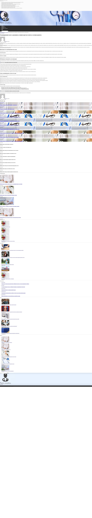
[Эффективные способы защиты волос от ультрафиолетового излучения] (7, 182)
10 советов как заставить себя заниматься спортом (7, 264)
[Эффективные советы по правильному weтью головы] (7, 193)
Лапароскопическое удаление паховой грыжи (7, 3)
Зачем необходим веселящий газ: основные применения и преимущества (10, 333)
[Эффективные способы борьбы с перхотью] (5, 341)
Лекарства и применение (4, 28)
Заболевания (3, 26)
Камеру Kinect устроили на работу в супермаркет (7, 278)
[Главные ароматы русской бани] (5, 233)
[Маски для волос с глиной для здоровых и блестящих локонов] (7, 204)
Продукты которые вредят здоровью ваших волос (10, 125)
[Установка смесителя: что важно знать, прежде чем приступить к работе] (5, 318)
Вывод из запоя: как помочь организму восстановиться (8, 5)
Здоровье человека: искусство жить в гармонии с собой (8, 6)
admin (6, 41)
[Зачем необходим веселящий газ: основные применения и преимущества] (5, 332)
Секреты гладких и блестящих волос (7, 109)
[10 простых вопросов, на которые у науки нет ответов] (5, 240)
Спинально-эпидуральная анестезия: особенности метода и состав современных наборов (12, 250)
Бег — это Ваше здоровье (4, 271)
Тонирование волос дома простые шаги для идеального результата (10, 217)
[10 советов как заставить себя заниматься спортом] (5, 263)
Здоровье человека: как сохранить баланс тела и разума (8, 7)
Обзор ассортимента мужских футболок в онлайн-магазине (8, 4)
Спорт (2, 29)
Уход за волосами (6, 32)
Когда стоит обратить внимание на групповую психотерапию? (9, 326)
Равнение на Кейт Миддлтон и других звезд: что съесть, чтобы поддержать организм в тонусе (12, 257)
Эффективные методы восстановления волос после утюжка (11, 113)
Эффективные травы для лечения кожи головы (9, 137)
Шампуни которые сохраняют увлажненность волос (10, 117)
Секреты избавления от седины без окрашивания (9, 121)
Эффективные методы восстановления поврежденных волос (12, 133)
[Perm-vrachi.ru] (5, 23)
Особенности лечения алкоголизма (5, 226)
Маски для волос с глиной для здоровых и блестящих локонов (9, 206)
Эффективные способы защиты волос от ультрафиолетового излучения (11, 184)
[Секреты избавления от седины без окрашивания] (5, 370)
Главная (1, 32)
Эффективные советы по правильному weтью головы (8, 195)
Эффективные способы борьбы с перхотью (8, 105)
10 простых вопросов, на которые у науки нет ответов (8, 241)
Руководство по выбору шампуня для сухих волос (9, 129)
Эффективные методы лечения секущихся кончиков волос (11, 141)
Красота (3, 32)
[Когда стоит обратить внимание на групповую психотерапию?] (5, 325)
